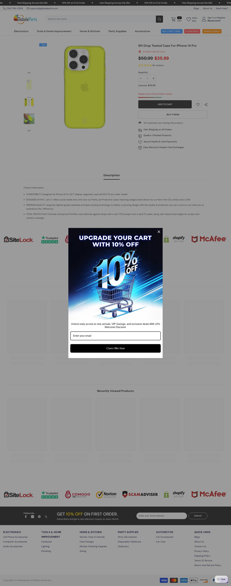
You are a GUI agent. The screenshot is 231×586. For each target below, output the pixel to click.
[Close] (159, 232)
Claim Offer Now (115, 348)
